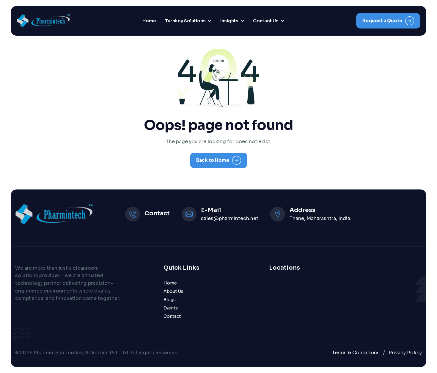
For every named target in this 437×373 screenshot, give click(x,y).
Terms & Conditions (356, 353)
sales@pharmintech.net (229, 218)
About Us (173, 291)
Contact (172, 316)
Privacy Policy (405, 353)
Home (149, 20)
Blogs (170, 299)
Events (171, 308)
